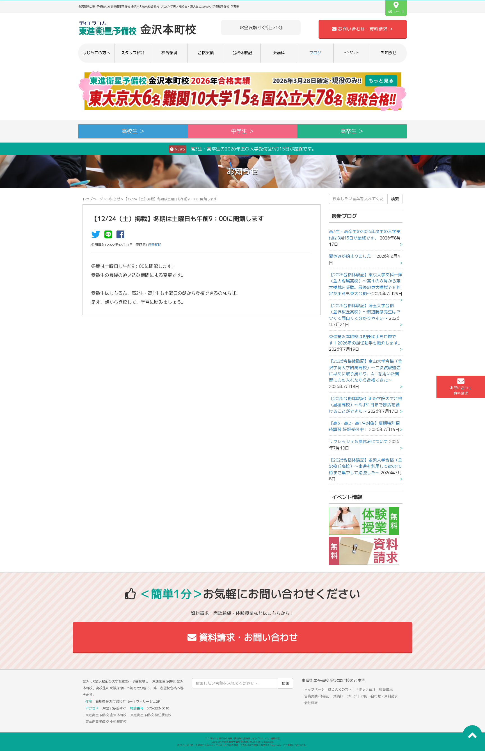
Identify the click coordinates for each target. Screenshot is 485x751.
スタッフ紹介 (133, 53)
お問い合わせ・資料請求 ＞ (365, 29)
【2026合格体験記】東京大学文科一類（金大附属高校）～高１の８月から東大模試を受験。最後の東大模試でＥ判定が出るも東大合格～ (365, 284)
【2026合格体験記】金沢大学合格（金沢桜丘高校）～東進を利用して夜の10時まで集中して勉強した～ (365, 466)
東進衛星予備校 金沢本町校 (106, 715)
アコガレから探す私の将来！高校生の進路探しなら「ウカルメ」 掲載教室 (242, 738)
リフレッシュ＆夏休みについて (358, 441)
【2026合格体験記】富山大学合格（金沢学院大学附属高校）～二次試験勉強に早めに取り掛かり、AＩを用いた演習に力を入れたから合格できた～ (365, 370)
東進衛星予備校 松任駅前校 (150, 715)
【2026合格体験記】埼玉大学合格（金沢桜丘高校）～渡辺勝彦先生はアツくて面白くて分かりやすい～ (365, 312)
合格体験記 (242, 53)
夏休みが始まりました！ (352, 256)
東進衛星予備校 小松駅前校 (106, 721)
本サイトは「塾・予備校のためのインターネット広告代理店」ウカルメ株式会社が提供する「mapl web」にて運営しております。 (242, 745)
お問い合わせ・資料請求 (379, 696)
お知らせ (388, 53)
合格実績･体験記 (317, 696)
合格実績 (206, 53)
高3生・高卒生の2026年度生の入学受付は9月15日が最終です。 (365, 235)
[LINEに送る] (109, 236)
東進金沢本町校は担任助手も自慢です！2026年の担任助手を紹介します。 (365, 340)
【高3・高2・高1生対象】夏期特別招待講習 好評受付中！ (364, 426)
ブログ (315, 53)
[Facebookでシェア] (121, 236)
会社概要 (311, 702)
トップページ (93, 199)
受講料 (279, 53)
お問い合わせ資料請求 (461, 390)
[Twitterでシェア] (97, 236)
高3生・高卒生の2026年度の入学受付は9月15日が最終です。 (245, 149)
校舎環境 (169, 53)
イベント (352, 53)
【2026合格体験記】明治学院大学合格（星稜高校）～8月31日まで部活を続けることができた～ (365, 405)
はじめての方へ (96, 53)
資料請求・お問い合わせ (247, 637)
